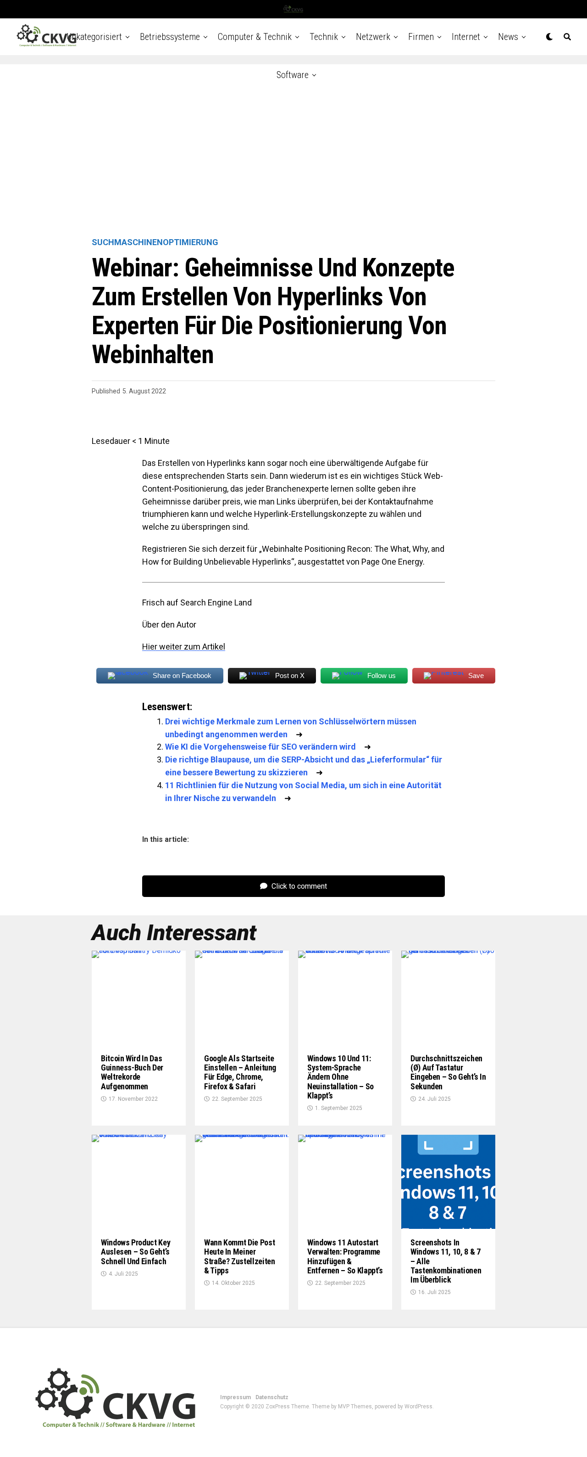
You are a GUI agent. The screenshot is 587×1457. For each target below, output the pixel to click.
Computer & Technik (255, 36)
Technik (324, 36)
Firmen (421, 36)
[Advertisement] (293, 151)
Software (293, 74)
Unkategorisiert (94, 36)
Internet (466, 36)
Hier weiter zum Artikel (183, 646)
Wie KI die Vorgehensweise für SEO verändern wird (260, 746)
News (508, 36)
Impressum (235, 1397)
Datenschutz (271, 1397)
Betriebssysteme (170, 36)
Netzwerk (373, 36)
